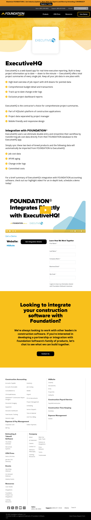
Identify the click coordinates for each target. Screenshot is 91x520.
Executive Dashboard (11, 411)
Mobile (29, 391)
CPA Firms (57, 14)
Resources (68, 14)
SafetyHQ (51, 395)
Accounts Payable (10, 383)
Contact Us (32, 446)
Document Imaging (11, 403)
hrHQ (49, 389)
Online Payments (31, 424)
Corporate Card (9, 424)
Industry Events (9, 479)
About (31, 437)
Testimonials (42, 455)
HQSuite (11, 245)
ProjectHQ (51, 392)
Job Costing (30, 387)
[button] (45, 14)
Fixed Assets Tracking (11, 414)
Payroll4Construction (54, 403)
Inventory (29, 383)
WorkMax (51, 411)
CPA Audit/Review (10, 394)
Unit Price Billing (31, 417)
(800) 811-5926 (57, 508)
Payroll (29, 394)
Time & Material (31, 413)
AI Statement (33, 440)
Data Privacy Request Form (77, 516)
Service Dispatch (31, 409)
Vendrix (50, 418)
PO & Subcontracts (32, 398)
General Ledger (9, 418)
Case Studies (9, 487)
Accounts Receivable (11, 387)
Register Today (46, 4)
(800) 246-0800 (36, 509)
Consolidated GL (10, 391)
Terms (40, 452)
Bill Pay (7, 428)
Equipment (8, 407)
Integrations (8, 490)
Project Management (33, 402)
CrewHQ (50, 382)
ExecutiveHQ (52, 386)
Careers (31, 443)
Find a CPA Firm (10, 456)
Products (45, 14)
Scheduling (30, 406)
